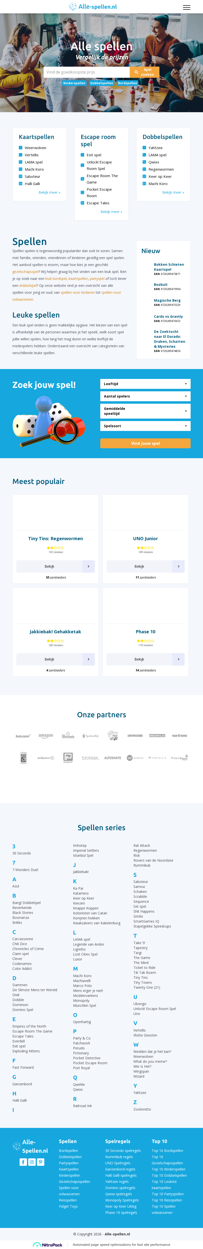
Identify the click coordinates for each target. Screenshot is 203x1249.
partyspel (97, 278)
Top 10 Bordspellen (167, 1150)
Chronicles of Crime (28, 948)
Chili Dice (19, 943)
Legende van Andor (88, 944)
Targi (137, 952)
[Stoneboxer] (90, 780)
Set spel (139, 906)
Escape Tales (98, 202)
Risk (136, 855)
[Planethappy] (179, 758)
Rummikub (142, 865)
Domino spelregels (120, 1187)
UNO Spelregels (117, 1163)
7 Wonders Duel (25, 869)
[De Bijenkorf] (46, 758)
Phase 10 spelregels (121, 1212)
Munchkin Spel (84, 1005)
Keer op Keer (160, 176)
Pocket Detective (87, 1058)
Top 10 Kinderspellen (168, 1169)
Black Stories (22, 912)
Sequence (141, 901)
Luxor (77, 959)
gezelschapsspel (25, 271)
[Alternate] (113, 758)
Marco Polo (82, 985)
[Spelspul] (157, 735)
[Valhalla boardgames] (68, 780)
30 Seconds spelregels (123, 1150)
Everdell (18, 1041)
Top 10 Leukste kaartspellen (164, 1184)
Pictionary (81, 1053)
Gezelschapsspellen (74, 1181)
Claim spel (20, 953)
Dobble (18, 999)
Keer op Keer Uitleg (120, 1206)
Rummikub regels (119, 1156)
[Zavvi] (135, 780)
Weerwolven (35, 147)
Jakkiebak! (81, 871)
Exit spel (94, 154)
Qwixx (154, 161)
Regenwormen (161, 169)
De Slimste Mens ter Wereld (34, 989)
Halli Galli (32, 183)
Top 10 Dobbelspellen (169, 1175)
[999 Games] (23, 758)
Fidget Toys (68, 1206)
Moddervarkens (85, 995)
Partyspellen (68, 1163)
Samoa (139, 886)
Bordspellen (127, 83)
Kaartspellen (69, 1169)
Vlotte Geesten (145, 1035)
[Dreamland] (157, 780)
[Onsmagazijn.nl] (113, 780)
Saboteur (32, 176)
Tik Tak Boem (144, 972)
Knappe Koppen (86, 908)
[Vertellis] (157, 758)
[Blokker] (90, 758)
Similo (138, 916)
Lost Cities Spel (85, 954)
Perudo (79, 1048)
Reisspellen (68, 1200)
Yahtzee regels (117, 1181)
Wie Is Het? (142, 1066)
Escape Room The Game (102, 179)
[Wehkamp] (135, 758)
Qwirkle (79, 1084)
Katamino (81, 893)
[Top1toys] (179, 735)
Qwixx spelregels (118, 1194)
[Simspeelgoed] (135, 735)
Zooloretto (142, 1109)
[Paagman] (68, 758)
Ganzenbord (22, 1084)
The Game (141, 957)
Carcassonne (22, 938)
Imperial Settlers (86, 850)
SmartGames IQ (146, 921)
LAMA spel (34, 161)
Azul (15, 886)
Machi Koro (34, 169)
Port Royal (81, 1067)
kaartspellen (78, 278)
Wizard (138, 1076)
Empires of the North (29, 1026)
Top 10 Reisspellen (167, 1200)
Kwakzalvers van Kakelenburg (96, 923)
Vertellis (32, 154)
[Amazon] (46, 735)
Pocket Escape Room (99, 192)
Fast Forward (23, 1067)
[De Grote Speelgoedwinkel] (113, 735)
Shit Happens (143, 911)
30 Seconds (21, 853)
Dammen (19, 985)
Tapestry (140, 947)
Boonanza (20, 917)
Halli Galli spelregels (121, 1175)
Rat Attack (141, 845)
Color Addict (22, 968)
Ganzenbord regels (120, 1169)
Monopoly (81, 1000)
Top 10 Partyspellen (168, 1194)
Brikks (17, 922)
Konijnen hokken (86, 918)
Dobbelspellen (101, 83)
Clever (17, 958)
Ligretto (79, 949)
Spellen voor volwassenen (69, 1190)
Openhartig (82, 1021)
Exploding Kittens (26, 1051)
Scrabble (140, 896)
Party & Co (82, 1038)
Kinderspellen (74, 83)
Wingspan (141, 1071)
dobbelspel (28, 285)
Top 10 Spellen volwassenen (164, 1209)
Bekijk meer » (49, 192)
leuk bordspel (56, 278)
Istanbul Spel (83, 855)
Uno (136, 1013)
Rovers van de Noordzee (153, 860)
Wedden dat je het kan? (152, 1051)
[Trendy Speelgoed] (46, 780)
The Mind (141, 962)
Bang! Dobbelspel (26, 902)
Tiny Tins (140, 977)
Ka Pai (78, 888)
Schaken (140, 891)
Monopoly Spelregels (122, 1200)
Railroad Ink (82, 1105)
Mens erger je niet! (88, 990)
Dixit (16, 994)
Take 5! (139, 942)
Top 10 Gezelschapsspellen (167, 1159)
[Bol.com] (23, 735)
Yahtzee (156, 147)
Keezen (79, 903)
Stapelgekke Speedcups (152, 926)
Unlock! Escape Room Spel (99, 165)
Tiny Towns (142, 982)
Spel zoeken (147, 72)
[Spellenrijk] (90, 735)
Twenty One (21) (146, 987)
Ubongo (139, 1003)
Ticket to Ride (144, 967)
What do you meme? (150, 1061)
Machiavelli (82, 980)
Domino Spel (22, 1009)
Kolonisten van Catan (90, 913)
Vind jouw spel (145, 443)
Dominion (20, 1004)
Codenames (22, 963)
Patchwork (81, 1043)
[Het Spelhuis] (68, 735)
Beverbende (22, 907)
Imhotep (80, 845)
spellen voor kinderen (78, 292)
